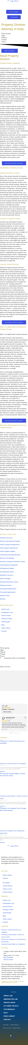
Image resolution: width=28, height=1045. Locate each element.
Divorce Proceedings (7, 558)
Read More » (2, 771)
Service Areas (6, 615)
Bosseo (9, 982)
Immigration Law (7, 612)
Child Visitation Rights (7, 551)
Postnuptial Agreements (8, 588)
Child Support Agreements (9, 548)
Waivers (3, 599)
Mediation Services (6, 575)
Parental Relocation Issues (9, 582)
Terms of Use (7, 889)
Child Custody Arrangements (10, 544)
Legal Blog (4, 926)
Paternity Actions (6, 585)
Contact (4, 631)
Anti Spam (6, 882)
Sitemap (14, 982)
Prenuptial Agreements (8, 592)
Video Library (5, 628)
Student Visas (5, 595)
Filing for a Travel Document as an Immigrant (13, 763)
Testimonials (5, 621)
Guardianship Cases (7, 571)
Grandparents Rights (7, 568)
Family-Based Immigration (9, 565)
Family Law (5, 609)
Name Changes (5, 578)
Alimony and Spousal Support (10, 541)
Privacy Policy (7, 892)
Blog (2, 625)
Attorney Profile (6, 618)
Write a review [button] (7, 711)
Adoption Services (6, 538)
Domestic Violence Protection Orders (12, 561)
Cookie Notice (7, 886)
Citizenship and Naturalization (10, 555)
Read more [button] (4, 729)
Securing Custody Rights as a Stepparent (13, 944)
